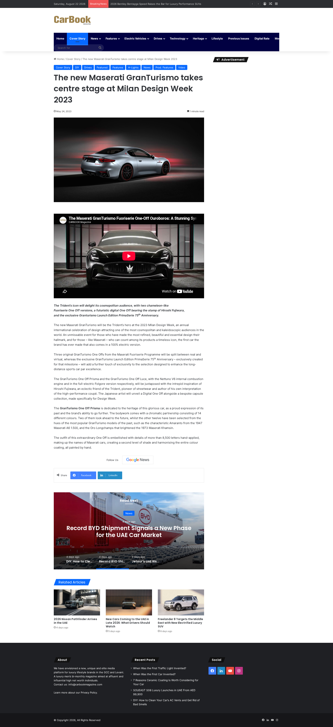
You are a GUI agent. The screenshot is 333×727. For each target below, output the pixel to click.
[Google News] (137, 460)
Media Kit (281, 38)
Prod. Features (164, 67)
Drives (158, 38)
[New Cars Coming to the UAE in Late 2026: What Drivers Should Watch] (129, 602)
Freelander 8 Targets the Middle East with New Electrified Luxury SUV (180, 622)
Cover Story (77, 38)
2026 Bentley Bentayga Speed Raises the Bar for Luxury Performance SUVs (155, 3)
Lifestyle (217, 38)
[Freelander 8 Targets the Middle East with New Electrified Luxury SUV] (181, 602)
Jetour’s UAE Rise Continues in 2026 (129, 531)
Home (60, 38)
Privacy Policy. (89, 692)
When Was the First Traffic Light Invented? (159, 668)
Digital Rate (262, 38)
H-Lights (133, 67)
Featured (102, 67)
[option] (129, 530)
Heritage (198, 38)
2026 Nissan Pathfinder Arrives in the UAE (75, 621)
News (94, 38)
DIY (77, 67)
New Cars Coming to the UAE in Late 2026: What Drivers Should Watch (128, 622)
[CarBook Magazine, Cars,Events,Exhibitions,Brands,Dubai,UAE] (72, 20)
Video (181, 67)
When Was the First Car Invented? (154, 674)
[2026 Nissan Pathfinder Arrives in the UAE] (77, 602)
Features (111, 38)
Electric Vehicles (135, 38)
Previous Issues (238, 38)
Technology (177, 38)
